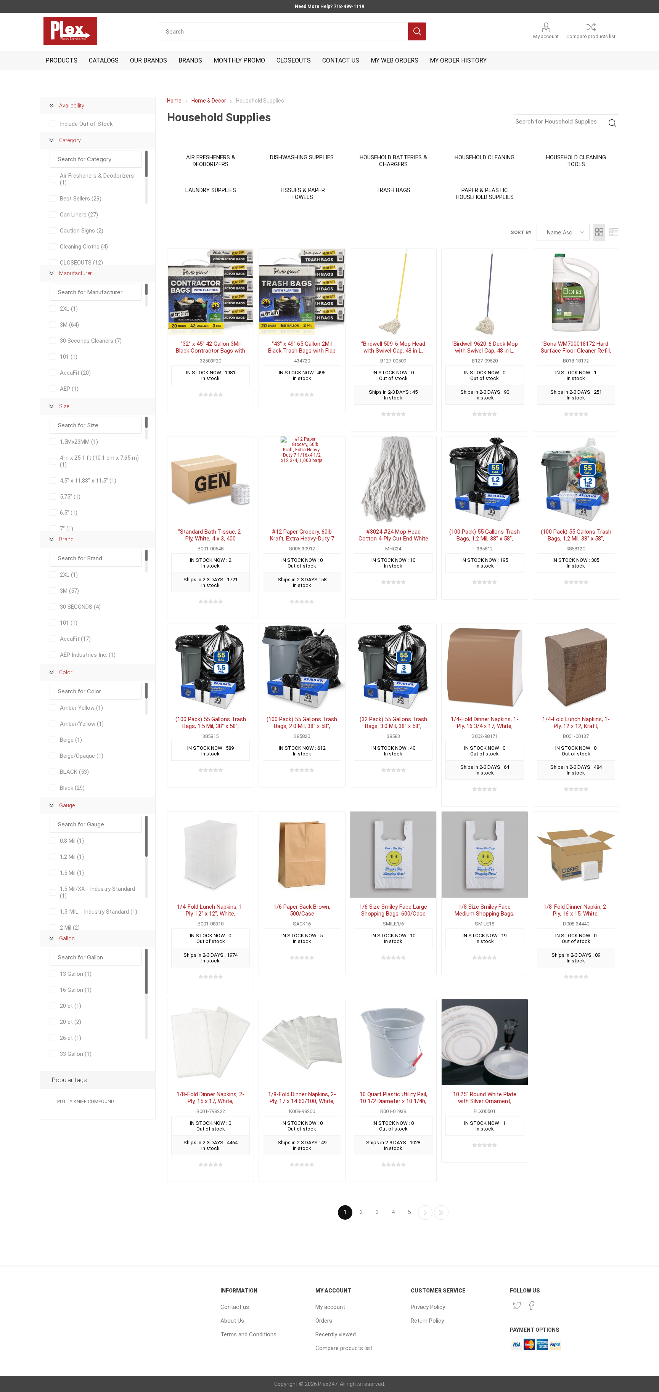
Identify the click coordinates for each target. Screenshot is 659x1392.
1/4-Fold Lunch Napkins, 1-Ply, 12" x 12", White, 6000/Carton (210, 913)
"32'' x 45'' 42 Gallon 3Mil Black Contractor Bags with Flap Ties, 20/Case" (210, 350)
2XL (69, 308)
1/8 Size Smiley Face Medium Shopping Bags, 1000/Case (484, 913)
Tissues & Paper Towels (302, 193)
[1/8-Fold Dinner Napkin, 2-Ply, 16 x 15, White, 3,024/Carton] (576, 854)
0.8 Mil (72, 840)
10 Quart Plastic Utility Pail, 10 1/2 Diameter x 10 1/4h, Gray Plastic (393, 1101)
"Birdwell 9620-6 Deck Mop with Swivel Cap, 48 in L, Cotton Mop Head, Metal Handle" (485, 354)
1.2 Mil (72, 856)
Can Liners (79, 214)
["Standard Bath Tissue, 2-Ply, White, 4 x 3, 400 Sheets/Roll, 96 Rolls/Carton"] (210, 479)
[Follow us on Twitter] (517, 1305)
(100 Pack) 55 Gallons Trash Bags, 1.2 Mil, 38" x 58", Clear (576, 538)
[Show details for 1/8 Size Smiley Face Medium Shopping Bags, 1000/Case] (485, 854)
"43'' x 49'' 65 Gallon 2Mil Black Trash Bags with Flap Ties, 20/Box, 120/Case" (302, 350)
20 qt (70, 1005)
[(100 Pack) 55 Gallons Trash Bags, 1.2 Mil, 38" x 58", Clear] (576, 479)
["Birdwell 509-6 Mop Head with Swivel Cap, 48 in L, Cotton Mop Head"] (393, 292)
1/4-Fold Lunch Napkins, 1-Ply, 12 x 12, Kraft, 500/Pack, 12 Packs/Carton (576, 726)
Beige (71, 739)
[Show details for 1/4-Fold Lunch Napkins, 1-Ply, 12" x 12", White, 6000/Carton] (210, 854)
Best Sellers (80, 198)
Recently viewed (335, 1334)
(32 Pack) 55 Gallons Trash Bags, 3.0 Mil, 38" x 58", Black (393, 726)
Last (441, 1212)
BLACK (74, 771)
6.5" (68, 512)
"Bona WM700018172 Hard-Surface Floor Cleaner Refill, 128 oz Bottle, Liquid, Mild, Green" (576, 354)
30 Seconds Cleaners (91, 340)
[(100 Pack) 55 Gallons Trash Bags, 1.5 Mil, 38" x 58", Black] (210, 667)
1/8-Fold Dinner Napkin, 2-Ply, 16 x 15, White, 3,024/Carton (575, 913)
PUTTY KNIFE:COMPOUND (85, 1101)
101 (68, 356)
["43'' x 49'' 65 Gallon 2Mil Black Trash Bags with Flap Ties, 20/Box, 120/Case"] (302, 292)
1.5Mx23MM (79, 441)
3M (69, 324)
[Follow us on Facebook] (532, 1305)
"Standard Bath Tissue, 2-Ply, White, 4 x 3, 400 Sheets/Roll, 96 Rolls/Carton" (210, 542)
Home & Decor (208, 101)
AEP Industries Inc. (88, 654)
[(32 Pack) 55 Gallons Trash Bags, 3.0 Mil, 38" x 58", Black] (393, 667)
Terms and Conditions (248, 1334)
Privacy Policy (428, 1307)
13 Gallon (76, 973)
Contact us (234, 1307)
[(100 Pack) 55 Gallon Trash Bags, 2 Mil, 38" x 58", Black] (302, 667)
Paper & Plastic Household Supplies (485, 193)
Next (425, 1212)
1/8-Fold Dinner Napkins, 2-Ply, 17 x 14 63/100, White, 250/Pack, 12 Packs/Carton (301, 1101)
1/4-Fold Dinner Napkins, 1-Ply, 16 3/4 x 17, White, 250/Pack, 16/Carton (485, 726)
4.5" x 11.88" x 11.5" (88, 480)
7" (66, 528)
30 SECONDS (80, 606)
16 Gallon (76, 989)
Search (417, 31)
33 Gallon (76, 1053)
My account (546, 36)
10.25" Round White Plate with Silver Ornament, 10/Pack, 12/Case (484, 1101)
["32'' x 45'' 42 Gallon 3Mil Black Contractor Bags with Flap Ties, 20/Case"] (210, 292)
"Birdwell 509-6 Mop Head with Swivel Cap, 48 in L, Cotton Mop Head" (393, 350)
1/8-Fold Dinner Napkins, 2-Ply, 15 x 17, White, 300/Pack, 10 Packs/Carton (210, 1101)
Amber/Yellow (82, 723)
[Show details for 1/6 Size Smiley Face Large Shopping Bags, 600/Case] (393, 854)
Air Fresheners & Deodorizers (210, 161)
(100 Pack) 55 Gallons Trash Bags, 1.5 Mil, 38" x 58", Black (210, 726)
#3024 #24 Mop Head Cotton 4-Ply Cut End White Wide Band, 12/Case (393, 538)
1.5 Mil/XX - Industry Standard (97, 892)
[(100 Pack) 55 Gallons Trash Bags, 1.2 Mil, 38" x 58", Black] (485, 479)
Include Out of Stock (86, 123)
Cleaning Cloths (84, 246)
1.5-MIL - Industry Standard (98, 911)
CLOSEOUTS (81, 262)
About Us (232, 1320)
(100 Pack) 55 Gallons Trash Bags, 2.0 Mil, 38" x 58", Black (302, 726)
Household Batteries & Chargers (393, 161)
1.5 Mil (72, 872)
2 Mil (70, 927)
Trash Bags (393, 190)
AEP (69, 388)
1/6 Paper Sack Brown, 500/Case (301, 910)
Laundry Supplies (210, 190)
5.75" (70, 496)
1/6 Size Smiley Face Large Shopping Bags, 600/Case (393, 910)
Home (174, 101)
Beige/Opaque (81, 755)
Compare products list (591, 36)
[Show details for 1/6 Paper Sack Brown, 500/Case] (302, 854)
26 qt (70, 1037)
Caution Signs (81, 230)
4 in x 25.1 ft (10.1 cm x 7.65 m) (99, 461)
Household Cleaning (484, 157)
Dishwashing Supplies (302, 157)
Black (72, 787)
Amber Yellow (81, 707)
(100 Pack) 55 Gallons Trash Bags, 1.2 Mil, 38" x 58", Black (484, 538)
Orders (323, 1320)
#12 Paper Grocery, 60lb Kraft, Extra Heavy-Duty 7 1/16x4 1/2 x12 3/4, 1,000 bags (302, 542)
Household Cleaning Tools (576, 161)
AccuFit (75, 372)
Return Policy (427, 1320)
